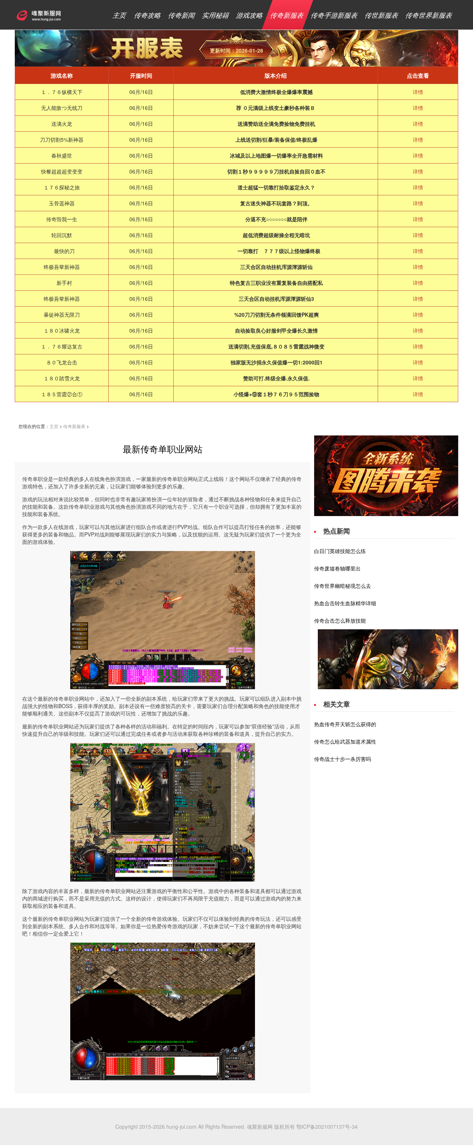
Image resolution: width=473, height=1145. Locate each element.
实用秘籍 (216, 15)
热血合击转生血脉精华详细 (345, 603)
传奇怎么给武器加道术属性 (345, 741)
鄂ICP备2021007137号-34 (327, 1126)
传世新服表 (382, 15)
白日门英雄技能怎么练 (340, 551)
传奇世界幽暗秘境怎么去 (342, 585)
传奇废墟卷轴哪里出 (337, 568)
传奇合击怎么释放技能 (340, 620)
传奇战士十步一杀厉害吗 (342, 758)
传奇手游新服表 (335, 15)
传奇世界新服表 (429, 15)
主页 (120, 15)
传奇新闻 (182, 15)
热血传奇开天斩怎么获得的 (345, 724)
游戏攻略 (250, 15)
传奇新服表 (287, 15)
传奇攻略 (148, 15)
